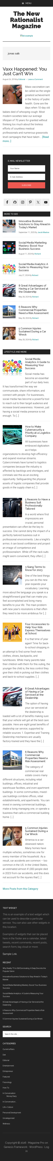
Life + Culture (8, 1107)
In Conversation (9, 1093)
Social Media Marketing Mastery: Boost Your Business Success (33, 245)
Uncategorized (8, 1118)
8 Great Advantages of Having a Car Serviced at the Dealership (33, 288)
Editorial (6, 1060)
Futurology (7, 1082)
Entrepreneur (8, 1071)
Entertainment (8, 1066)
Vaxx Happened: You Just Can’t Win (25, 71)
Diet (4, 1055)
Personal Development (12, 1113)
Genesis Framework (15, 1147)
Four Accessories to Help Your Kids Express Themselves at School (37, 629)
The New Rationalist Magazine (26, 20)
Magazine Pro (36, 1142)
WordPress (36, 1147)
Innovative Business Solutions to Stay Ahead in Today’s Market (34, 224)
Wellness (6, 1124)
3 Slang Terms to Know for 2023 (35, 568)
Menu (28, 3)
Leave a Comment (35, 79)
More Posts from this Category (20, 888)
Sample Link (10, 954)
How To (6, 1088)
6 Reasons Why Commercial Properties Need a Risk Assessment (34, 310)
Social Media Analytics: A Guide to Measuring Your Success (34, 267)
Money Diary (12, 1096)
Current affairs (8, 1049)
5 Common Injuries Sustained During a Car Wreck (32, 331)
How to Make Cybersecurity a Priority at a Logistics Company (37, 431)
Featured (6, 1077)
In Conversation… (10, 1102)
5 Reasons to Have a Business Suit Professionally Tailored (37, 504)
